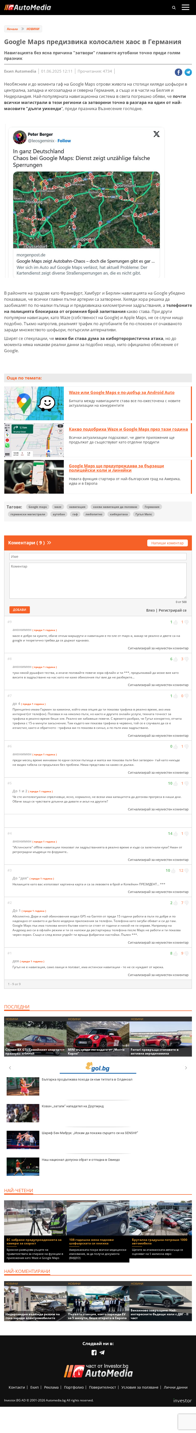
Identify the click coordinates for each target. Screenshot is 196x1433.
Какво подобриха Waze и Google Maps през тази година (128, 429)
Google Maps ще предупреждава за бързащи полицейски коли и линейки (116, 468)
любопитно (93, 514)
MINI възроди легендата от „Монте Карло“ (96, 1051)
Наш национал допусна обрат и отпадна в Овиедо (81, 1160)
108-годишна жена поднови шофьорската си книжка (91, 1241)
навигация (77, 507)
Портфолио (74, 1387)
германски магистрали (27, 514)
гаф (75, 514)
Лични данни (176, 1387)
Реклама (51, 1387)
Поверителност (102, 1387)
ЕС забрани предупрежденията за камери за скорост (34, 1241)
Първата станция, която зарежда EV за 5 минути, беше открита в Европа (97, 1316)
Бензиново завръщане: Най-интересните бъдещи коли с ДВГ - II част (159, 1314)
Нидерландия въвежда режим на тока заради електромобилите (32, 1316)
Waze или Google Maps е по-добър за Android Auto (122, 392)
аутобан (59, 514)
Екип (34, 1387)
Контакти (17, 1387)
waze (58, 507)
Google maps (38, 507)
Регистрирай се (173, 610)
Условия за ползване (139, 1387)
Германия (152, 507)
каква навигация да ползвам (115, 507)
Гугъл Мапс (144, 514)
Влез (150, 610)
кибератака (119, 514)
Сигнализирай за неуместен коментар (158, 648)
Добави (19, 610)
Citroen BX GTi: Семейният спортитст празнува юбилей (35, 1051)
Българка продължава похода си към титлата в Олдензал (87, 1079)
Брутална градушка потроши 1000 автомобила (159, 1241)
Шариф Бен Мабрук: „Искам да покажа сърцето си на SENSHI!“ (90, 1133)
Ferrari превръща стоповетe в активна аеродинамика (155, 1051)
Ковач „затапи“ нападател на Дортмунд (73, 1106)
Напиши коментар (167, 543)
